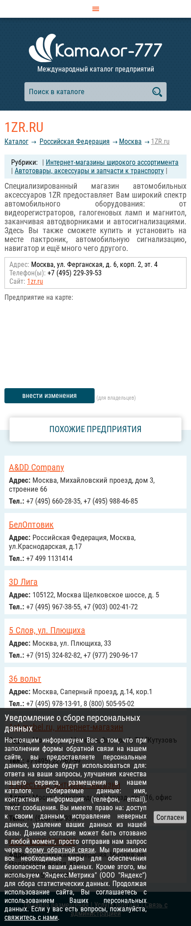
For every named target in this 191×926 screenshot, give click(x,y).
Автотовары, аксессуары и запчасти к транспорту (89, 171)
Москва (130, 141)
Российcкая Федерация (75, 141)
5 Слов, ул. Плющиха (47, 630)
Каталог (16, 141)
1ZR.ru (160, 141)
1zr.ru (35, 281)
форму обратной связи (60, 850)
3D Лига (23, 581)
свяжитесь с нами (31, 917)
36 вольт (25, 678)
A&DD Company (36, 467)
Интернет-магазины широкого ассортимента (112, 162)
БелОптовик (31, 524)
